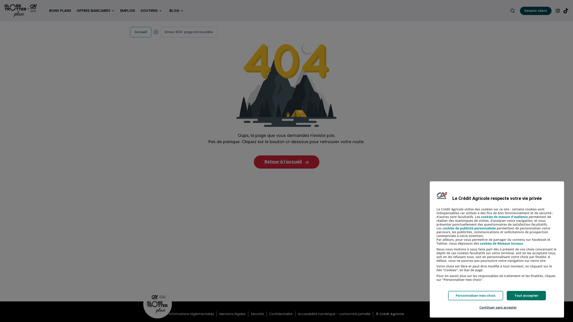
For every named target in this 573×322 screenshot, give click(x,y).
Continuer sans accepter (498, 307)
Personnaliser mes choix (476, 295)
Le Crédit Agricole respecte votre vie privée (497, 198)
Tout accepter (526, 295)
